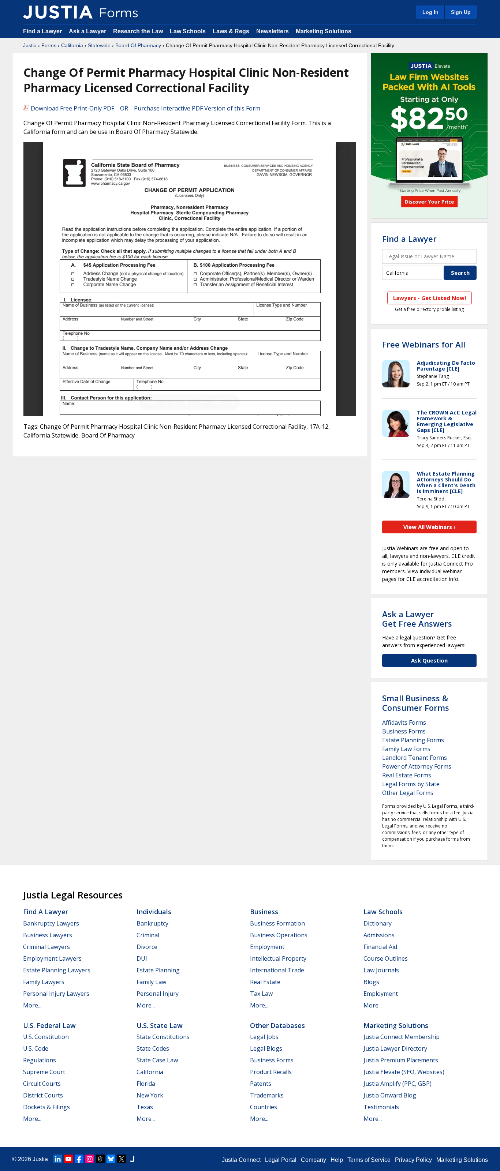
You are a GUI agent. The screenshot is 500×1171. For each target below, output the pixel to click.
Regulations (39, 1060)
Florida (146, 1084)
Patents (260, 1084)
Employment (267, 947)
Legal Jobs (264, 1037)
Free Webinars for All (423, 344)
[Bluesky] (111, 1159)
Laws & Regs (231, 31)
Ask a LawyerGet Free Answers (417, 618)
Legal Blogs (266, 1048)
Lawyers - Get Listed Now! (429, 297)
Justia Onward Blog (389, 1095)
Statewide (99, 45)
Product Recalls (271, 1072)
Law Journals (381, 970)
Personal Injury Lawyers (56, 994)
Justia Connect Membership (401, 1037)
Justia (30, 45)
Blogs (371, 982)
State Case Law (157, 1060)
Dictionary (377, 923)
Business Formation (277, 923)
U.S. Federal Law (49, 1025)
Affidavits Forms (404, 722)
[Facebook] (79, 1159)
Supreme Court (44, 1072)
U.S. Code (35, 1048)
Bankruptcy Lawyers (51, 923)
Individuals (154, 911)
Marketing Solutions (323, 31)
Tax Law (261, 994)
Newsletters (272, 31)
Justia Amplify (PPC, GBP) (397, 1084)
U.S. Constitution (46, 1037)
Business (264, 911)
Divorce (147, 947)
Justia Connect (241, 1160)
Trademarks (267, 1095)
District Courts (43, 1095)
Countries (263, 1107)
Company (313, 1160)
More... (32, 1005)
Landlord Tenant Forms (414, 758)
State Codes (153, 1048)
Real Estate (265, 982)
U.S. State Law (160, 1025)
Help (337, 1160)
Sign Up (461, 12)
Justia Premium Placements (400, 1060)
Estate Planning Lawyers (56, 970)
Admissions (379, 935)
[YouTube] (68, 1159)
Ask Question (429, 660)
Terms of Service (369, 1160)
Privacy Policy (413, 1160)
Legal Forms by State (411, 784)
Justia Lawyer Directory (395, 1048)
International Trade (277, 970)
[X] (121, 1159)
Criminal (148, 935)
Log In (430, 12)
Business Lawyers (47, 935)
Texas (145, 1107)
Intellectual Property (278, 958)
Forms (48, 45)
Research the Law (138, 31)
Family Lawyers (43, 982)
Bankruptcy (152, 923)
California (72, 45)
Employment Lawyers (52, 958)
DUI (142, 958)
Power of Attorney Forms (416, 766)
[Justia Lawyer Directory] (132, 1159)
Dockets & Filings (46, 1107)
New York (150, 1095)
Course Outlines (385, 958)
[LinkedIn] (57, 1159)
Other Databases (277, 1025)
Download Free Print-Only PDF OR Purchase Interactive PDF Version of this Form (144, 108)
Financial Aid (380, 947)
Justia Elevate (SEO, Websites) (403, 1072)
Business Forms (404, 731)
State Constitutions (163, 1037)
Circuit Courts (42, 1084)
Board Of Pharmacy (138, 45)
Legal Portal (280, 1160)
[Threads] (100, 1159)
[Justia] (58, 12)
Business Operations (278, 935)
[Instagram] (89, 1159)
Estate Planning (158, 970)
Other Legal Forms (407, 793)
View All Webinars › (429, 526)
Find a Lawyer (42, 31)
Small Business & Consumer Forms (415, 703)
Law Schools (188, 31)
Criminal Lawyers (46, 947)
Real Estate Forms (406, 775)
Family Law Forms (406, 749)
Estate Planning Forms (413, 740)
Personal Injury (158, 994)
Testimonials (381, 1107)
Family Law (151, 982)
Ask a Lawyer (88, 31)
